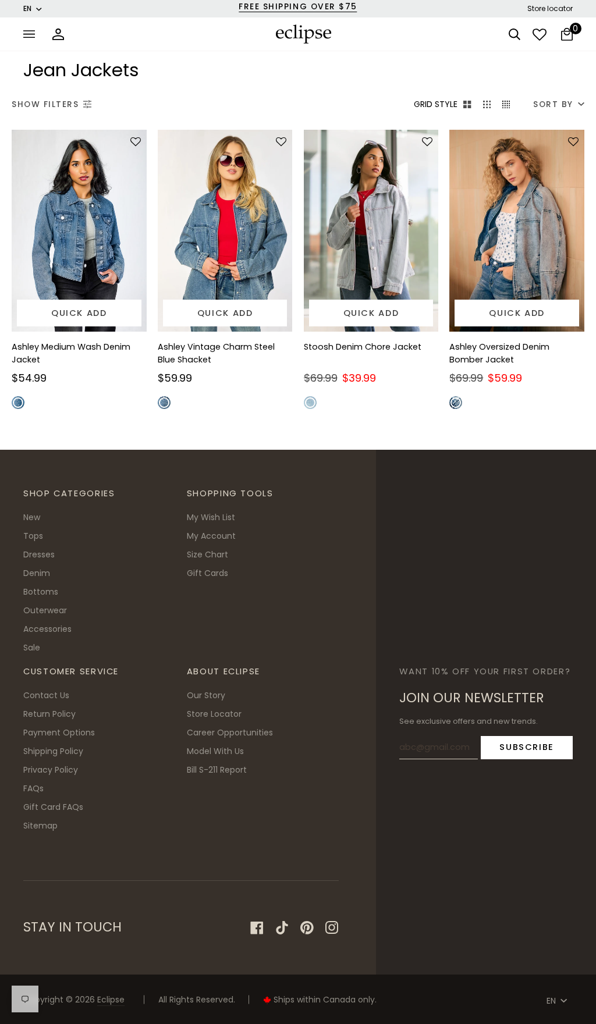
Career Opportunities (230, 732)
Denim (36, 573)
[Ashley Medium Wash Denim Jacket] (79, 231)
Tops (33, 536)
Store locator (550, 8)
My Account (211, 536)
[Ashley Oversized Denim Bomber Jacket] (516, 231)
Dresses (39, 554)
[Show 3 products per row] (486, 104)
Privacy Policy (50, 770)
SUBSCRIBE (526, 747)
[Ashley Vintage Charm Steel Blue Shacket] (225, 231)
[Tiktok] (282, 927)
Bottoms (40, 592)
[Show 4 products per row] (509, 104)
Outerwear (45, 610)
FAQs (33, 788)
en (27, 8)
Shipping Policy (53, 751)
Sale (31, 647)
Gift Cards (207, 573)
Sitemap (40, 825)
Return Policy (49, 714)
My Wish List (211, 517)
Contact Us (46, 695)
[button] (134, 143)
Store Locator (214, 714)
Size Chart (207, 554)
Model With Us (215, 751)
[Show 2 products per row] (467, 104)
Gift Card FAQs (53, 807)
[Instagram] (332, 927)
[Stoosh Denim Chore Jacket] (371, 231)
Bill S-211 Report (217, 770)
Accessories (47, 629)
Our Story (206, 695)
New (31, 517)
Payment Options (59, 732)
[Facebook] (257, 927)
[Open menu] (32, 34)
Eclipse (111, 999)
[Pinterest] (307, 927)
